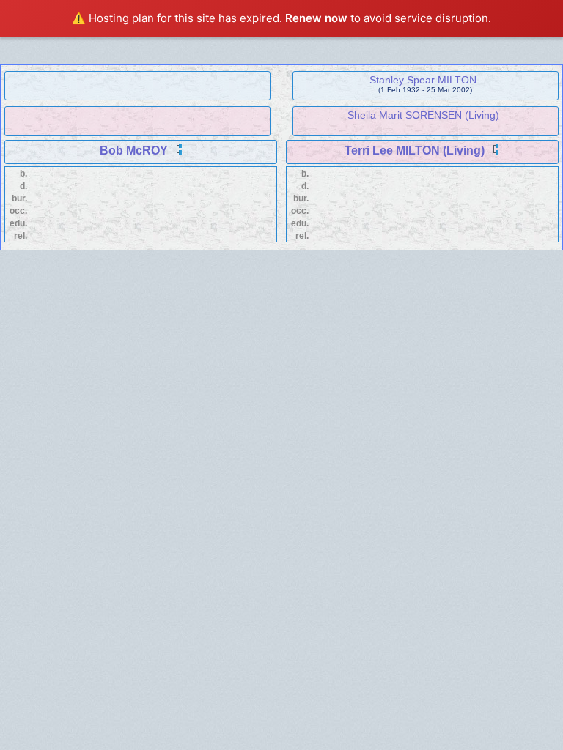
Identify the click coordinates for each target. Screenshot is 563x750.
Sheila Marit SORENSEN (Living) (423, 115)
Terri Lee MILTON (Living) (415, 150)
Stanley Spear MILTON (422, 80)
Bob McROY (134, 150)
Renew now (316, 18)
